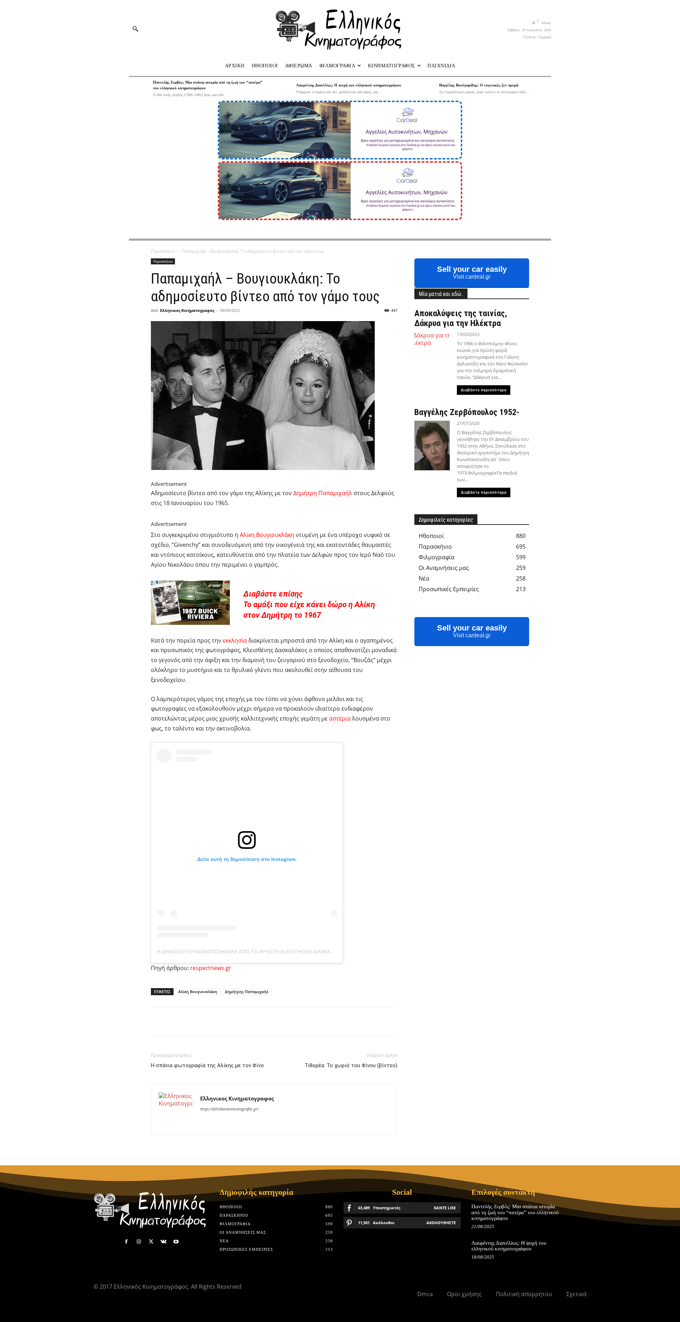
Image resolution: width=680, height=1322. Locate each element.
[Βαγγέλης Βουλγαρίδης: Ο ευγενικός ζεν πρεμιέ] (425, 88)
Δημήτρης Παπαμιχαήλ (246, 991)
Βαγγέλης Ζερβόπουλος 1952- (467, 412)
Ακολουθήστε (441, 1222)
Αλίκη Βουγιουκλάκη (267, 535)
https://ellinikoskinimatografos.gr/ (229, 1108)
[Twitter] (151, 1241)
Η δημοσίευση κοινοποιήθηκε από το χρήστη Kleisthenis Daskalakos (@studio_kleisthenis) (283, 951)
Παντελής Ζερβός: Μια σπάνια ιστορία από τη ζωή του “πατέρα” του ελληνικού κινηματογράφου (515, 1212)
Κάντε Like (445, 1207)
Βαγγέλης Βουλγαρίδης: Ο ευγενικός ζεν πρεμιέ (479, 85)
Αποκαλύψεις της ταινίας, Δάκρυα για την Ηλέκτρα (460, 318)
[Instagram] (138, 1241)
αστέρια (340, 718)
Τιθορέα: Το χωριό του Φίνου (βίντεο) (351, 1065)
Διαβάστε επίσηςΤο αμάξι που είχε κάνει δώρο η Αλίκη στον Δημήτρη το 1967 (309, 604)
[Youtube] (176, 1241)
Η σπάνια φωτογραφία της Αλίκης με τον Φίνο (207, 1065)
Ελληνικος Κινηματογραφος (187, 310)
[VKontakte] (163, 1241)
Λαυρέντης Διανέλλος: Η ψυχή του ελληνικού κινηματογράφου (348, 85)
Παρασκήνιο (163, 251)
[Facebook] (126, 1241)
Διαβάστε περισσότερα (483, 390)
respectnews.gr (210, 968)
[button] (135, 28)
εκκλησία (235, 640)
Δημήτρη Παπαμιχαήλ (322, 493)
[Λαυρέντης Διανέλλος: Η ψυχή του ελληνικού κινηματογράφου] (282, 88)
